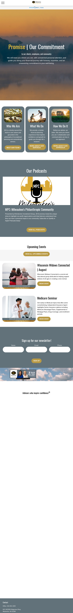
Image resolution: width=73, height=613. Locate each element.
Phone (59, 345)
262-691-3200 (11, 606)
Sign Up (36, 361)
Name (13, 345)
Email (36, 345)
